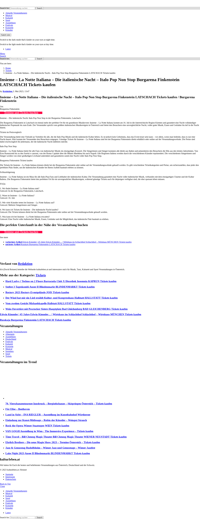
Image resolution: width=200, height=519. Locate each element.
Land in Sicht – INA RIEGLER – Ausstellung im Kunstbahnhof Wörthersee (47, 414)
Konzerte (9, 27)
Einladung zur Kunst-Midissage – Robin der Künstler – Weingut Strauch (46, 420)
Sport (7, 20)
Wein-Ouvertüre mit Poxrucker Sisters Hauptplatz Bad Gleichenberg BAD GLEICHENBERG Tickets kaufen (66, 309)
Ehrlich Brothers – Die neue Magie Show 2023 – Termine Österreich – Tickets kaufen (52, 442)
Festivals (9, 25)
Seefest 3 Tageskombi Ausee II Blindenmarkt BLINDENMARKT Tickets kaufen (50, 286)
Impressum (10, 477)
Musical (8, 15)
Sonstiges (9, 351)
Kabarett (9, 18)
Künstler (9, 30)
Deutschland (10, 339)
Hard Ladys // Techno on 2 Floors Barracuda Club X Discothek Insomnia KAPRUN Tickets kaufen (60, 281)
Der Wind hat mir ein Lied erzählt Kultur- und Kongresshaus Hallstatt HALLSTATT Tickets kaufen (61, 297)
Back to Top (5, 484)
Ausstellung (10, 23)
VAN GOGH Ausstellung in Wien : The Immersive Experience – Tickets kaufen (49, 431)
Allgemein (9, 334)
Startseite (9, 474)
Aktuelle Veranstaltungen (16, 13)
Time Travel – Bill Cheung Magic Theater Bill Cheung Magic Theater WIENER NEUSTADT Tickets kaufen (66, 436)
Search (39, 8)
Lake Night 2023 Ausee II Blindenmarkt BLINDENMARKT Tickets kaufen (47, 453)
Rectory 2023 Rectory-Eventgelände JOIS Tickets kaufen (37, 292)
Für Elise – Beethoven (17, 409)
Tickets (41, 275)
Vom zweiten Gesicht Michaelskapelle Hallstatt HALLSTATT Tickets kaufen (47, 303)
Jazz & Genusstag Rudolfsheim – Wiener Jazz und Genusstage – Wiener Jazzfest (50, 447)
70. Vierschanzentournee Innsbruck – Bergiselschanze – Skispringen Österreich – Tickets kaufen (58, 403)
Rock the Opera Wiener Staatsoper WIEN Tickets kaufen (37, 425)
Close (2, 486)
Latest (8, 49)
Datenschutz (10, 479)
